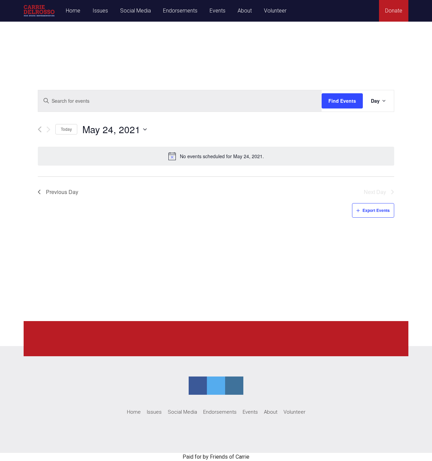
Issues (100, 10)
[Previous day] (40, 129)
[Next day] (48, 129)
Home (73, 10)
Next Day (375, 192)
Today (66, 129)
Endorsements (180, 10)
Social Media (135, 10)
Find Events (342, 100)
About (245, 10)
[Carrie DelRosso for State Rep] (39, 11)
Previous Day (62, 192)
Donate (393, 10)
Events (217, 10)
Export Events (376, 210)
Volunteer (275, 10)
